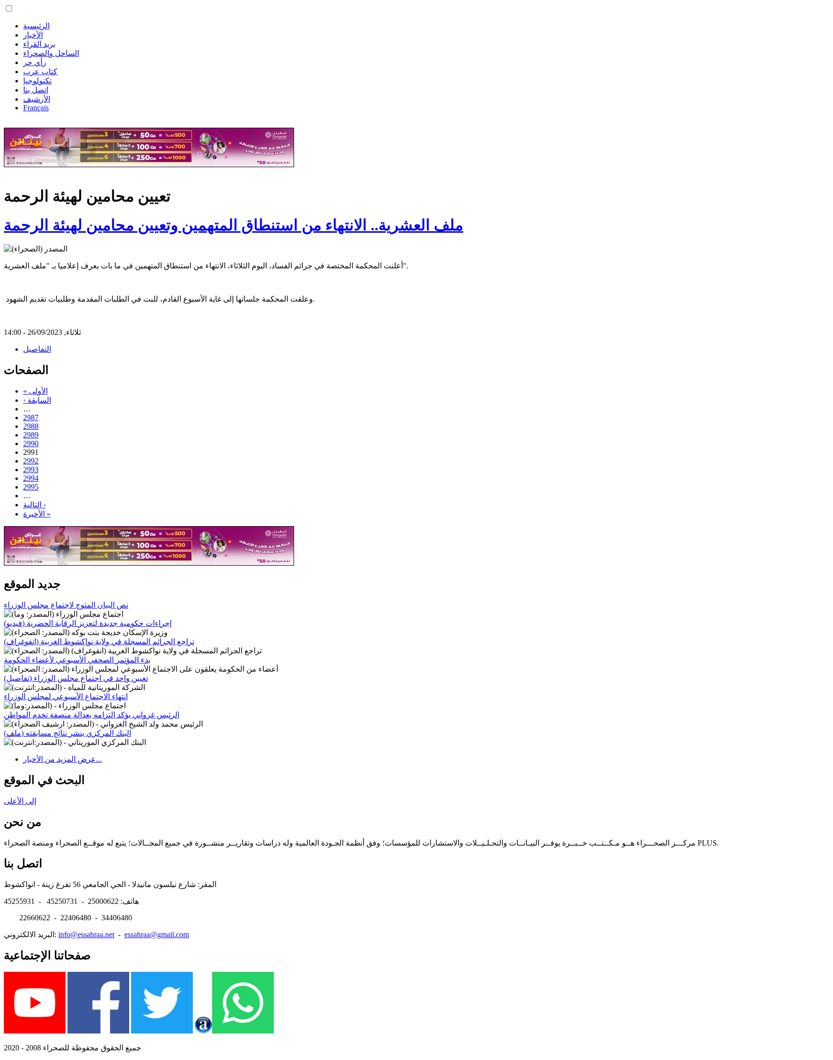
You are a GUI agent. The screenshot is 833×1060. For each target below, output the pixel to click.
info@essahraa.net (86, 934)
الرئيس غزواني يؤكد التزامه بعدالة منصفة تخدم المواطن (91, 715)
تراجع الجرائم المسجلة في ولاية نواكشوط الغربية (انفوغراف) (99, 641)
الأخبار (33, 35)
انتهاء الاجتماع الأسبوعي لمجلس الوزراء (66, 696)
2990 (31, 443)
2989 (31, 435)
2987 (31, 417)
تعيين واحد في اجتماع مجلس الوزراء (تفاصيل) (76, 678)
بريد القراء (39, 44)
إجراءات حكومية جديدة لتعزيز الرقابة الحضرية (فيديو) (88, 623)
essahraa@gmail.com (156, 934)
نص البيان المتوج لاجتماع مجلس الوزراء (66, 605)
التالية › (34, 505)
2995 (31, 487)
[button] (9, 8)
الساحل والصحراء (51, 53)
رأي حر (34, 62)
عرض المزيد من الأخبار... (62, 759)
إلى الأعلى (20, 801)
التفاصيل (37, 349)
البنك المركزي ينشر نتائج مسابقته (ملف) (67, 733)
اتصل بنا (35, 90)
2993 (31, 469)
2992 (31, 461)
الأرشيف (36, 99)
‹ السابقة (37, 400)
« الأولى (35, 391)
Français (36, 108)
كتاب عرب (40, 71)
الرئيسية (36, 26)
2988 (31, 426)
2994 (31, 478)
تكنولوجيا (37, 81)
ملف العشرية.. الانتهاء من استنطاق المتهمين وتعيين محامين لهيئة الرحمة (233, 225)
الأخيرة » (37, 514)
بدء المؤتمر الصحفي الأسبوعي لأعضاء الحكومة (77, 660)
